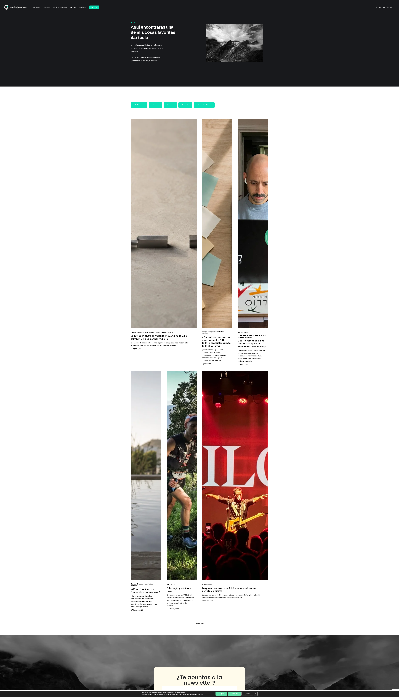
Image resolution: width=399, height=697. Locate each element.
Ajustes (247, 694)
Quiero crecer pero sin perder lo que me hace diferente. (152, 332)
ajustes (200, 694)
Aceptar (221, 694)
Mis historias (243, 332)
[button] (139, 105)
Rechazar (234, 694)
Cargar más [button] (199, 623)
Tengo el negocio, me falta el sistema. (213, 333)
